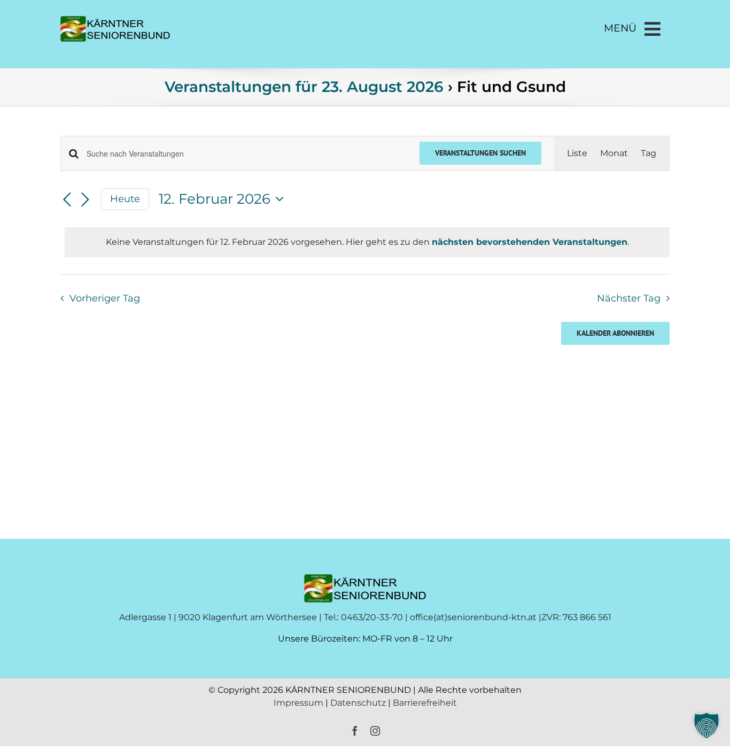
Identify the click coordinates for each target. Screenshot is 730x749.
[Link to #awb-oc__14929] (652, 29)
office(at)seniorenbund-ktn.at (473, 617)
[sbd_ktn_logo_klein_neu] (115, 20)
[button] (706, 725)
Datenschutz (359, 703)
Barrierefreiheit (425, 703)
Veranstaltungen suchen (480, 153)
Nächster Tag (629, 298)
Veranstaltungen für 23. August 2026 (304, 87)
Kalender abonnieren (615, 333)
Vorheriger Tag (104, 298)
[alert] (367, 242)
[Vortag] (66, 200)
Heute (125, 198)
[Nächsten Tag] (85, 200)
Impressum (298, 703)
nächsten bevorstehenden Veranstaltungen (529, 242)
